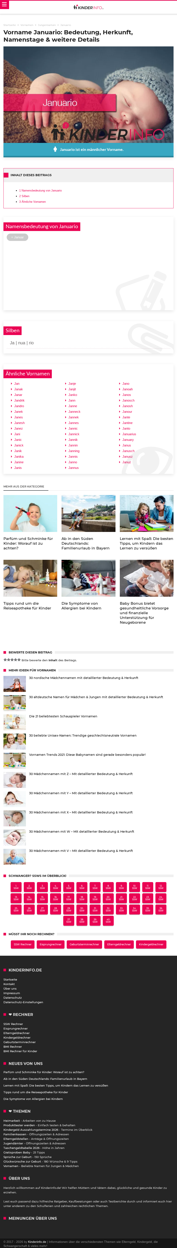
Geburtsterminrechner (84, 944)
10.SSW (134, 887)
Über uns (10, 988)
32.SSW (108, 909)
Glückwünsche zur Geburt (22, 1161)
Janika (19, 456)
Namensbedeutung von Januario (40, 190)
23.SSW (147, 898)
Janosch (128, 400)
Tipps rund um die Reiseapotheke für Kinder (35, 1092)
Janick (19, 445)
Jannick (73, 434)
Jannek (73, 417)
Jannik (73, 439)
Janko (72, 395)
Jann (71, 400)
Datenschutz (12, 997)
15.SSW (42, 898)
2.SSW (29, 887)
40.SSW (108, 920)
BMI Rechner (12, 1046)
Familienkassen (14, 1134)
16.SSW (55, 898)
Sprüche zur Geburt (17, 1157)
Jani (17, 434)
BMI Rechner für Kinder (20, 1051)
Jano (125, 383)
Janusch (128, 451)
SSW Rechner (23, 944)
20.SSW (108, 898)
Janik (18, 451)
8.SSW (108, 887)
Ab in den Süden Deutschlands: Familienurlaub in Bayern (45, 1078)
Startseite (10, 979)
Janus (126, 445)
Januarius (129, 434)
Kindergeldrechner (151, 944)
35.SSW (147, 909)
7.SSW (95, 887)
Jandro (19, 406)
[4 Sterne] (15, 659)
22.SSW (134, 898)
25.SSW (16, 909)
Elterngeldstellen (15, 1138)
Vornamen (10, 1166)
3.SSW (42, 887)
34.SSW (134, 909)
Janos (126, 395)
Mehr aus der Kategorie (24, 486)
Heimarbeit (11, 1120)
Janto (126, 428)
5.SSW (68, 887)
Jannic (73, 428)
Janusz (127, 456)
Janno (72, 462)
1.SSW (16, 887)
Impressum (11, 993)
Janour (127, 411)
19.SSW (95, 898)
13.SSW (16, 898)
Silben (24, 196)
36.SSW (160, 909)
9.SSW (121, 887)
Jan (16, 383)
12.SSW (160, 887)
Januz (126, 462)
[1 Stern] (5, 659)
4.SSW (55, 887)
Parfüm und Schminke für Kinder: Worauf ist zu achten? (43, 1072)
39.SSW (95, 920)
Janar (18, 395)
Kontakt (9, 984)
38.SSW (81, 920)
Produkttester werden (19, 1125)
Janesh (19, 423)
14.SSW (29, 898)
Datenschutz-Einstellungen (23, 1002)
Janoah (127, 389)
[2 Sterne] (8, 659)
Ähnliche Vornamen (32, 201)
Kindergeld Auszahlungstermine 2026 (30, 1129)
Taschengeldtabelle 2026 (21, 1148)
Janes (18, 417)
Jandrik (19, 400)
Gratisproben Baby (16, 1152)
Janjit (72, 389)
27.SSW (42, 909)
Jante (126, 417)
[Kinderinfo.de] (88, 7)
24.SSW (160, 898)
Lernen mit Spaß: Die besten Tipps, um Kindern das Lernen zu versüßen (55, 1085)
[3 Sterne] (12, 659)
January (128, 439)
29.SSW (68, 909)
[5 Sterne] (19, 659)
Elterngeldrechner (119, 944)
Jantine (127, 423)
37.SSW (68, 920)
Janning (73, 451)
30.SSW (81, 909)
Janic (18, 439)
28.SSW (55, 909)
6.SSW (81, 887)
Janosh (127, 406)
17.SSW (68, 898)
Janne (72, 406)
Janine (19, 462)
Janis (18, 468)
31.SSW (95, 909)
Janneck (74, 411)
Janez (18, 428)
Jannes (73, 423)
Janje (72, 383)
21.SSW (121, 898)
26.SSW (29, 909)
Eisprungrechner (51, 944)
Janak (18, 389)
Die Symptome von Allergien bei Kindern (33, 1099)
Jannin (73, 445)
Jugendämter (13, 1143)
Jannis (73, 456)
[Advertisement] (88, 275)
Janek (18, 411)
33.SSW (121, 909)
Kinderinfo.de (37, 1241)
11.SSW (147, 887)
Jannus (73, 468)
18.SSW (81, 898)
